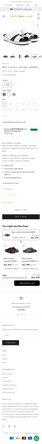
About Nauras (7, 374)
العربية (35, 5)
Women (5, 359)
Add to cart (21, 210)
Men (3, 355)
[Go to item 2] (12, 56)
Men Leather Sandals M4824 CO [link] (30, 259)
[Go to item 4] (27, 56)
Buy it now (21, 217)
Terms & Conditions (9, 385)
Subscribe (10, 343)
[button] (4, 283)
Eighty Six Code (32, 433)
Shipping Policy (7, 389)
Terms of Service (8, 392)
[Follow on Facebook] (3, 426)
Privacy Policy (7, 381)
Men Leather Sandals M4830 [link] (24, 232)
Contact (5, 378)
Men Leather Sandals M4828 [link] (10, 259)
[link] (7, 235)
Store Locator (8, 5)
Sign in (28, 5)
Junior (4, 363)
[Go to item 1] (5, 56)
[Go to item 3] (20, 56)
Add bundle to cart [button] (27, 283)
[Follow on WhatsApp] (15, 426)
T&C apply (21, 309)
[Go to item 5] (34, 56)
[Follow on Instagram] (9, 426)
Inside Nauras (19, 5)
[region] (21, 304)
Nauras (5, 63)
